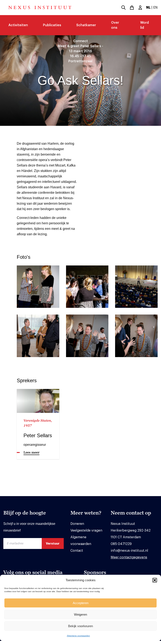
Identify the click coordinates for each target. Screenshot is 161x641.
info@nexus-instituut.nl (129, 550)
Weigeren (80, 614)
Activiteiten (18, 25)
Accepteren (80, 603)
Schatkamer (86, 25)
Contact (76, 550)
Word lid (144, 25)
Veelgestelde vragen (86, 530)
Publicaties (52, 25)
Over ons (115, 25)
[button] (155, 580)
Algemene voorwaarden (78, 635)
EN (155, 7)
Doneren (77, 523)
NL (148, 7)
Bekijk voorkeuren (80, 626)
